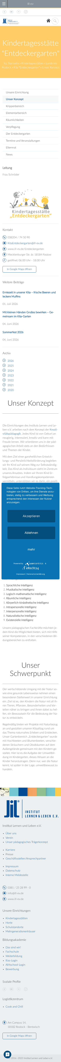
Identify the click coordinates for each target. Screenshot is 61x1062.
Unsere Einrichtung (17, 92)
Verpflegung (13, 127)
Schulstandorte (14, 927)
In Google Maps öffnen (19, 269)
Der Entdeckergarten (18, 133)
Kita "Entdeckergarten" (27, 67)
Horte (9, 922)
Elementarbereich (16, 113)
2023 (11, 375)
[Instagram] (26, 989)
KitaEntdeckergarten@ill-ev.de (25, 243)
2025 (11, 365)
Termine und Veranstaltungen (23, 140)
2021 (11, 385)
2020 (11, 390)
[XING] (4, 989)
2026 (11, 361)
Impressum (20, 574)
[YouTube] (11, 989)
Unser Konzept (15, 99)
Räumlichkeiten (15, 120)
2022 (11, 380)
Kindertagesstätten (32, 63)
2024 (11, 370)
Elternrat (11, 147)
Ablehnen (31, 532)
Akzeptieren (31, 516)
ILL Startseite (11, 63)
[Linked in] (19, 989)
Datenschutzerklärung (36, 574)
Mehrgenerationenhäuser (20, 931)
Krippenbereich (15, 106)
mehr (31, 549)
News (9, 154)
